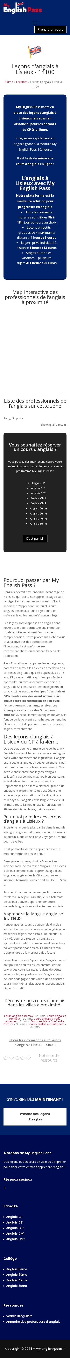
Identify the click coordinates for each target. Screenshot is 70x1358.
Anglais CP (38, 483)
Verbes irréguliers (19, 1316)
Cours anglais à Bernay (18, 1016)
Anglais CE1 (38, 488)
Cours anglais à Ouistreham (46, 1024)
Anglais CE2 (38, 493)
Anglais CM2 (38, 503)
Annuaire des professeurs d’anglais (33, 1322)
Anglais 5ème (38, 513)
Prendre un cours (50, 29)
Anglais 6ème (38, 508)
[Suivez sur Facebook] (5, 1188)
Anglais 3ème (38, 523)
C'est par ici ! (35, 538)
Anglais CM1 (38, 498)
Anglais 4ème (38, 518)
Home (9, 82)
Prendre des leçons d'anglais (35, 1116)
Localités (21, 82)
